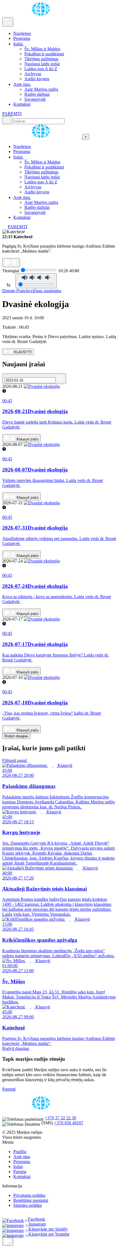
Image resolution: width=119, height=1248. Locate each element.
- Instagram (35, 1224)
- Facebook (34, 1219)
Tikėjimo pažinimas (41, 58)
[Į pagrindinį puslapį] (42, 136)
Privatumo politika (29, 1195)
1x (8, 285)
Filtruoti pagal (15, 760)
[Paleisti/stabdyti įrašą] (11, 262)
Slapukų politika (27, 1205)
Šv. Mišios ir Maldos (42, 48)
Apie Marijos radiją (41, 89)
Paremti (8, 1089)
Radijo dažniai (37, 94)
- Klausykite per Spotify (46, 1229)
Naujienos (22, 33)
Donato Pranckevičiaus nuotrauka (31, 290)
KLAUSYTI (22, 352)
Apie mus (22, 84)
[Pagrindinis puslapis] (41, 14)
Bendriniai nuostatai (30, 1200)
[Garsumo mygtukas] (36, 280)
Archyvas (32, 73)
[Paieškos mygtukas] (7, 120)
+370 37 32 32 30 (60, 1117)
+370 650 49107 (68, 1122)
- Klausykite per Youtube (47, 1234)
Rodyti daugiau (16, 736)
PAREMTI (12, 113)
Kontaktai (21, 104)
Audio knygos (36, 78)
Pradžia (19, 1151)
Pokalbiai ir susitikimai (44, 53)
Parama (19, 1171)
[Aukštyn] (7, 1241)
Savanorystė (35, 99)
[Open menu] (7, 22)
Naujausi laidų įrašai (42, 63)
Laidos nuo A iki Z (40, 68)
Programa (21, 38)
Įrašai (18, 43)
